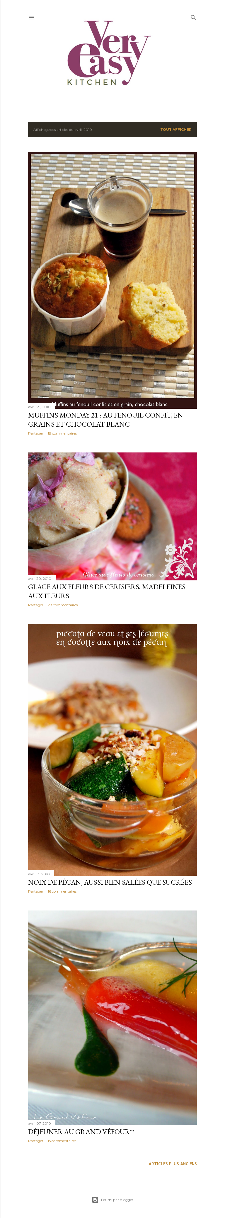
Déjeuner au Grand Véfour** (81, 1131)
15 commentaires (62, 1140)
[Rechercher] (193, 16)
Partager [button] (35, 433)
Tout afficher (176, 129)
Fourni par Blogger (117, 1199)
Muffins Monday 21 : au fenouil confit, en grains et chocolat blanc (105, 419)
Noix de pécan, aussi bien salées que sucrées (110, 882)
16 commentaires (62, 891)
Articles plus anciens (173, 1163)
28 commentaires (63, 605)
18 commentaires (62, 433)
